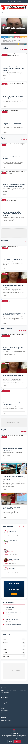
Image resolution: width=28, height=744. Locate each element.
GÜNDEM (3, 708)
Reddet (10, 741)
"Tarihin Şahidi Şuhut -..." (11, 563)
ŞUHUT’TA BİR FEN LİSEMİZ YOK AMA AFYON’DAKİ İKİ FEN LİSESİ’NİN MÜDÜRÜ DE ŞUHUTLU (13, 29)
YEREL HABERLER (4, 710)
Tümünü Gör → (22, 526)
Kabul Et (17, 741)
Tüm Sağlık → (24, 431)
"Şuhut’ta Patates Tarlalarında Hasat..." (12, 573)
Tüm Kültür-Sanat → (22, 330)
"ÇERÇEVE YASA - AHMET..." (11, 554)
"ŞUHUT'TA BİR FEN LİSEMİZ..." (12, 535)
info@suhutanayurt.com (7, 723)
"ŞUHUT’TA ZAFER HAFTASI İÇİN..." (13, 545)
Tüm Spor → (24, 139)
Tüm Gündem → (23, 49)
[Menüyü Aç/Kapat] (2, 13)
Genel (2, 706)
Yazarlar (3, 712)
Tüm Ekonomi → (23, 242)
